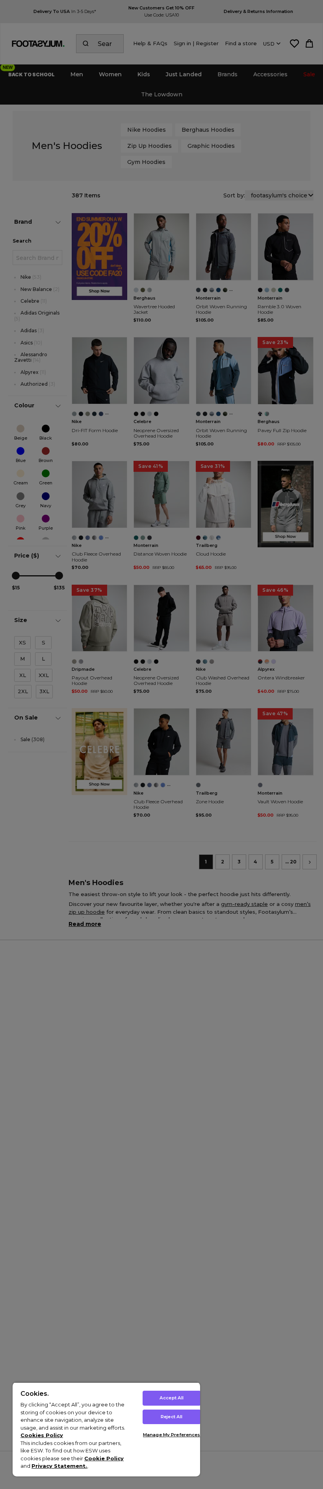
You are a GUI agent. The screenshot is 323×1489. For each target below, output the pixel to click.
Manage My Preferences (171, 1434)
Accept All (172, 1398)
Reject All (171, 1416)
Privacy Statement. (59, 1466)
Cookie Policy (104, 1458)
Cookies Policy (41, 1435)
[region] (106, 1429)
